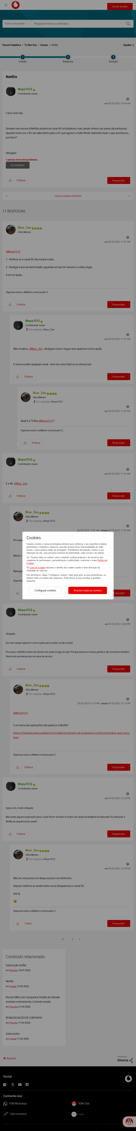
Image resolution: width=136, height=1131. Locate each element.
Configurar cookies (45, 590)
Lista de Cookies (38, 567)
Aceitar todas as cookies (88, 590)
